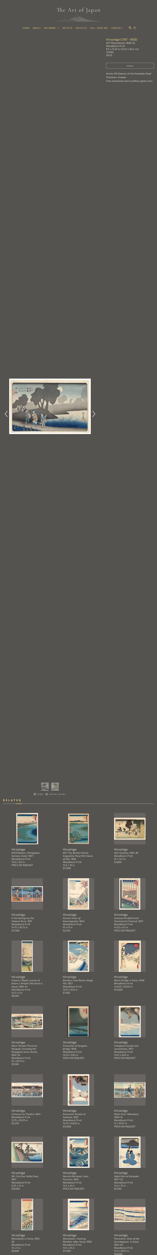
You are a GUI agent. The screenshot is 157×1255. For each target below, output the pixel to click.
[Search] (130, 28)
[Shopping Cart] (135, 28)
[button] (51, 28)
